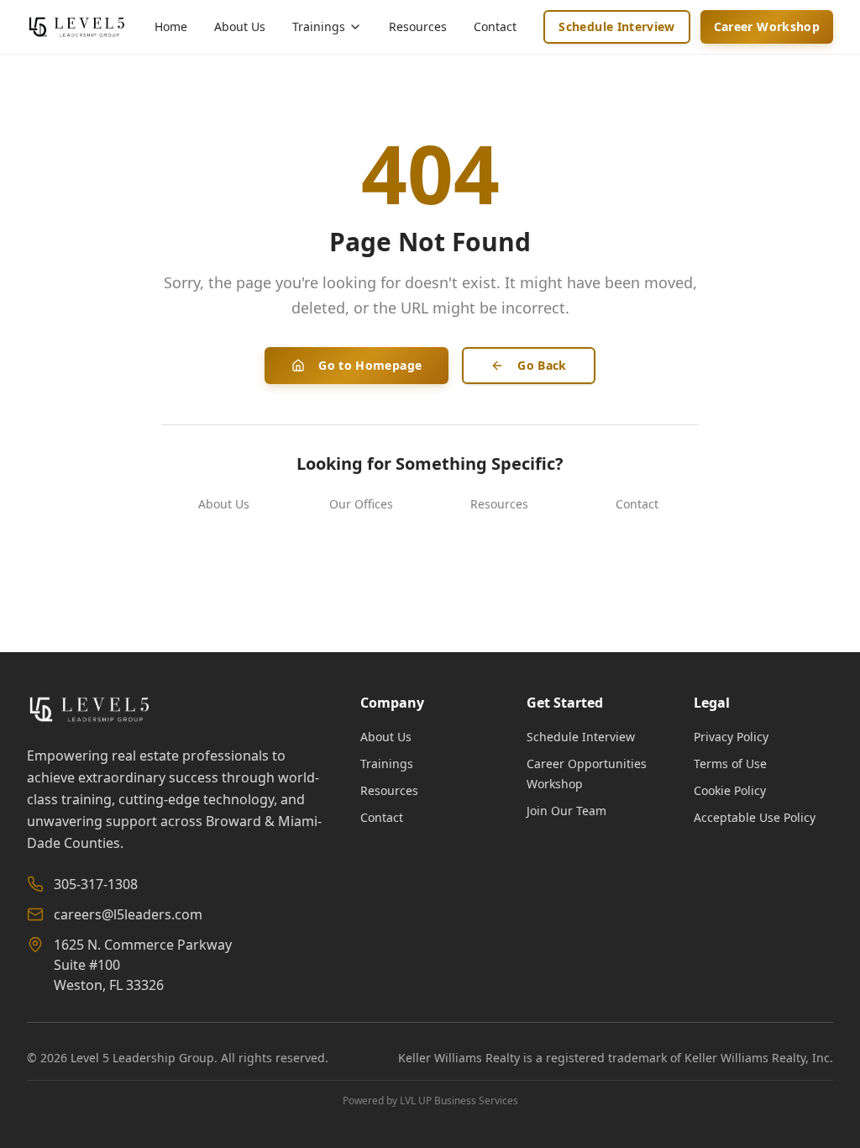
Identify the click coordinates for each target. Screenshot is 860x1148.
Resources (418, 26)
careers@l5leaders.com (128, 914)
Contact (495, 26)
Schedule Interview (616, 26)
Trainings (386, 763)
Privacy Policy (731, 737)
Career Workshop (767, 26)
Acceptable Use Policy (754, 817)
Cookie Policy (730, 790)
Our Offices (361, 504)
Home (171, 26)
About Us (239, 26)
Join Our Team (566, 811)
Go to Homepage (370, 365)
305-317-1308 (96, 884)
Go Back (541, 365)
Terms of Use (730, 763)
